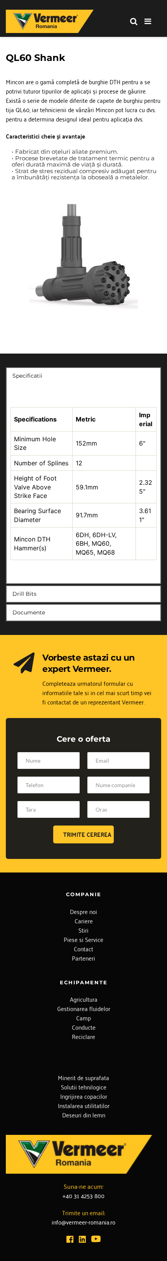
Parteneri (83, 957)
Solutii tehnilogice (83, 1086)
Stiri (83, 930)
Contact (83, 948)
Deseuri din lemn (83, 1114)
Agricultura (83, 999)
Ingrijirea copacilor (83, 1096)
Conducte (84, 1027)
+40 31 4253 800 (83, 1195)
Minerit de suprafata (83, 1077)
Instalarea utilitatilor (84, 1105)
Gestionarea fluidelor (83, 1008)
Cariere (84, 920)
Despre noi (83, 911)
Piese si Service (83, 939)
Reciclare (83, 1036)
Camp (83, 1017)
